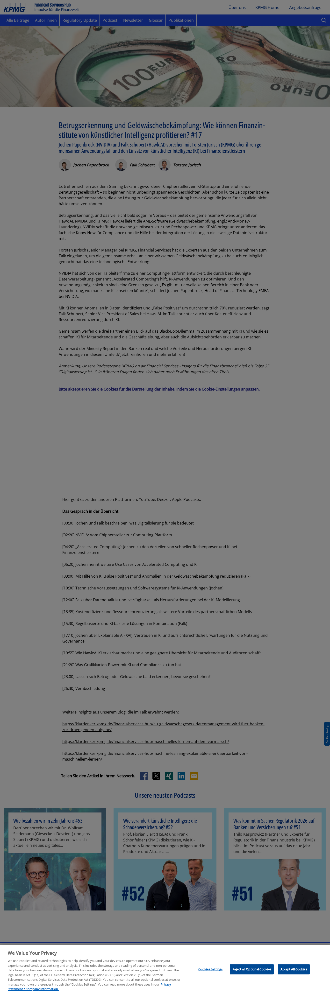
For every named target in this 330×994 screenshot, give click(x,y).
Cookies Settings (210, 969)
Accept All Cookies (293, 969)
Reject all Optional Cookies (251, 969)
